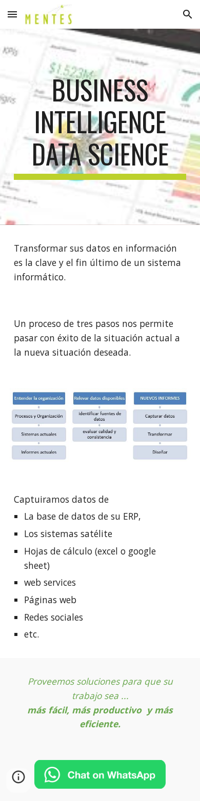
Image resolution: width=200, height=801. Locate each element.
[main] (100, 127)
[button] (12, 14)
